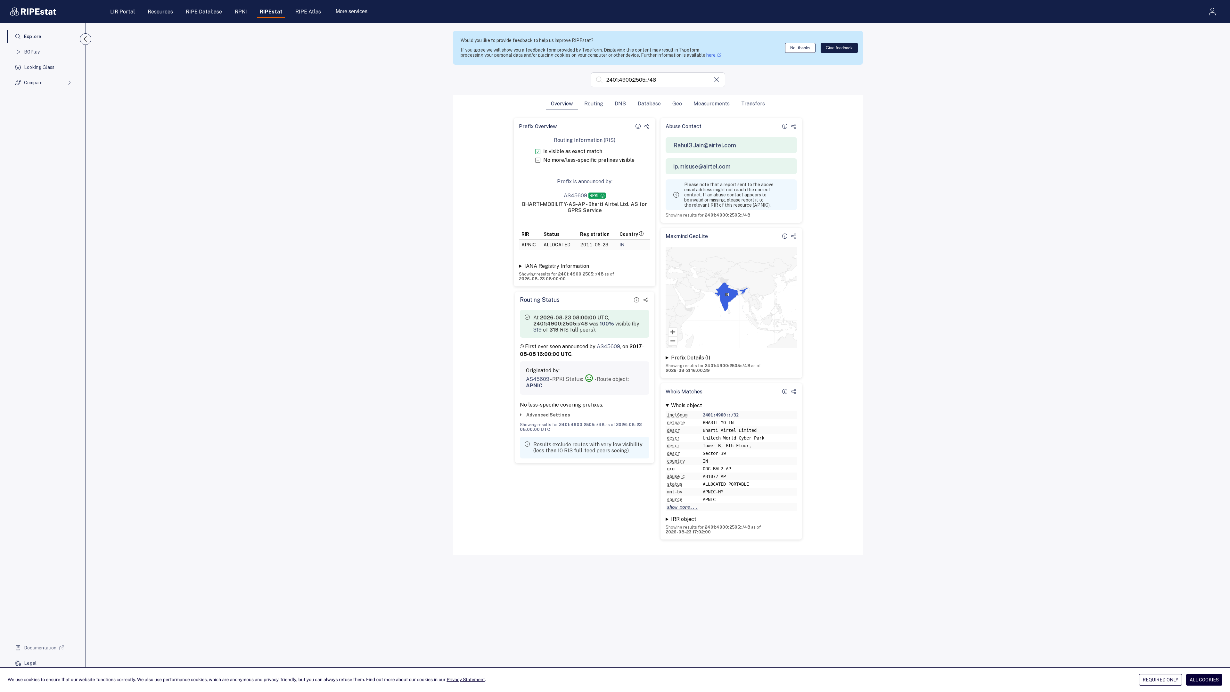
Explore (32, 36)
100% (607, 324)
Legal (30, 663)
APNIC (534, 386)
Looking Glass (39, 67)
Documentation (40, 647)
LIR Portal (122, 12)
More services (351, 11)
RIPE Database (204, 12)
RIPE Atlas (308, 12)
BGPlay (32, 51)
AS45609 (608, 346)
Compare (33, 82)
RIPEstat (271, 12)
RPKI (241, 12)
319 (537, 330)
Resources (160, 12)
